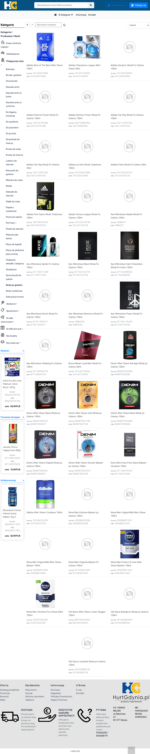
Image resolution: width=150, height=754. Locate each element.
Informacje (81, 15)
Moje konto (31, 690)
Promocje (5, 693)
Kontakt (92, 15)
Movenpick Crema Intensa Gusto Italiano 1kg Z (12, 513)
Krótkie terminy (8, 480)
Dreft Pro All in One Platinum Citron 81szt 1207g (12, 384)
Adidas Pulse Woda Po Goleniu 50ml (128, 164)
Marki (2, 700)
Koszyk (29, 693)
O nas (79, 690)
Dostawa (55, 690)
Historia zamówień (34, 696)
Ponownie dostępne (10, 417)
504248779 (102, 736)
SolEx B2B (76, 751)
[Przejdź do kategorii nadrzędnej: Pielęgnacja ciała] (27, 24)
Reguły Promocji (59, 700)
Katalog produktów (9, 690)
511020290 (101, 733)
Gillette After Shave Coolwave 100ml (44, 512)
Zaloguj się (140, 5)
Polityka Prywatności (61, 696)
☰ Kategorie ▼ (66, 15)
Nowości (5, 351)
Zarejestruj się (118, 5)
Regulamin (56, 693)
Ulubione (29, 700)
